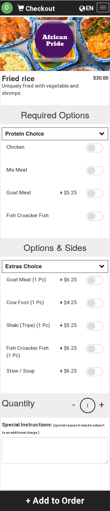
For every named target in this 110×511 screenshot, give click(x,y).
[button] (94, 147)
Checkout (39, 8)
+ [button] (102, 404)
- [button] (73, 404)
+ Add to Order (55, 500)
